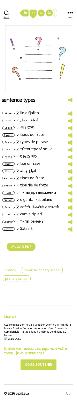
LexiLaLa (22, 393)
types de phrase (34, 141)
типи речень (31, 221)
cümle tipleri (31, 213)
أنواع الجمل (29, 119)
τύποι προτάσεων (36, 148)
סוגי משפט (28, 156)
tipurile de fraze (34, 185)
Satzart (26, 228)
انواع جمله (28, 170)
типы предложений (38, 192)
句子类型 (27, 127)
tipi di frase (30, 163)
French (10, 270)
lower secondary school (42, 270)
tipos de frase (32, 134)
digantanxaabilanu (36, 199)
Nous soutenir (38, 364)
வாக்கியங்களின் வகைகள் (39, 206)
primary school (16, 278)
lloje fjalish (29, 112)
